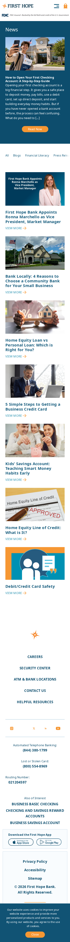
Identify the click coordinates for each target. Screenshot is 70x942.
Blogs (17, 155)
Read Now (35, 129)
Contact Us (35, 690)
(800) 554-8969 (35, 766)
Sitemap (35, 878)
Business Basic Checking (35, 804)
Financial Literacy (37, 155)
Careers (35, 656)
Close (35, 934)
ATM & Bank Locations (35, 679)
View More (13, 228)
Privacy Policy (35, 861)
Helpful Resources (35, 702)
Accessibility (35, 870)
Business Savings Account (35, 822)
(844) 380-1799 (35, 750)
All (7, 155)
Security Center (35, 668)
